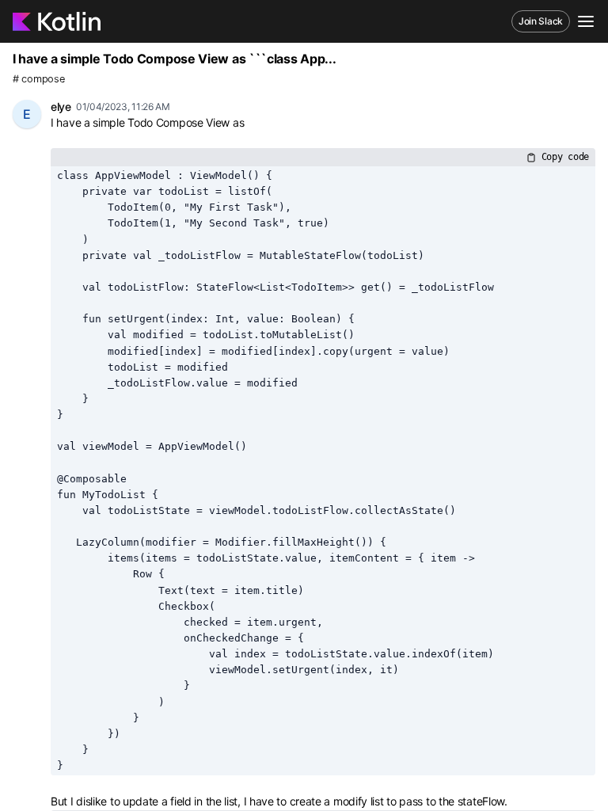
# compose (38, 79)
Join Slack (541, 21)
